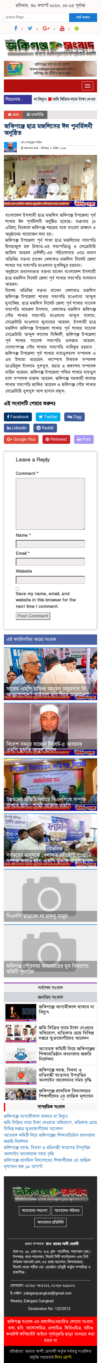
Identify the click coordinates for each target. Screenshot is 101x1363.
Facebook (19, 417)
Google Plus (23, 439)
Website (24, 571)
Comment (27, 473)
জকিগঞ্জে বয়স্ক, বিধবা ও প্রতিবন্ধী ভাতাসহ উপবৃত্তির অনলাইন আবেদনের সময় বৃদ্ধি (65, 1075)
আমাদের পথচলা (34, 1210)
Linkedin (18, 428)
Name (23, 535)
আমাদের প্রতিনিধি (50, 1222)
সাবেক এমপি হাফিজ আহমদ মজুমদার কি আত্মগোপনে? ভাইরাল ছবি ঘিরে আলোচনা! (47, 692)
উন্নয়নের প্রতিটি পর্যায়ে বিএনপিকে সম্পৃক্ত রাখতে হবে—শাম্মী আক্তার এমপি (46, 802)
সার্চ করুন (83, 17)
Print (86, 439)
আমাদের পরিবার (67, 1210)
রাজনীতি (37, 114)
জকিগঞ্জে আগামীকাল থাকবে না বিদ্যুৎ (66, 1009)
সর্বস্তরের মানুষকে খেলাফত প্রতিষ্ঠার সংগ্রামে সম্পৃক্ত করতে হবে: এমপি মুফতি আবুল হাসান (49, 858)
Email (23, 553)
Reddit (47, 428)
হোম (15, 114)
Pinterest (58, 439)
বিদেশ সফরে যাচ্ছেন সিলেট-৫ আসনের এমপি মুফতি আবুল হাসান (44, 747)
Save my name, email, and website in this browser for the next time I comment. (46, 600)
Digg (77, 417)
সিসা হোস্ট (63, 1357)
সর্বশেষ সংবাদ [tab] (50, 988)
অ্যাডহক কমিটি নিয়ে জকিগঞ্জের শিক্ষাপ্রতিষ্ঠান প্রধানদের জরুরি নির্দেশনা (67, 1054)
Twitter (50, 417)
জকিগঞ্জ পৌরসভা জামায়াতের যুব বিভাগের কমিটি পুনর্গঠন (47, 969)
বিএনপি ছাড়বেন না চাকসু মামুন (37, 916)
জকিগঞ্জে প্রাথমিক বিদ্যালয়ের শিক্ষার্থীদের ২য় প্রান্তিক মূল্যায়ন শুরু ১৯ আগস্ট (66, 1096)
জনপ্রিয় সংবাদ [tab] (50, 997)
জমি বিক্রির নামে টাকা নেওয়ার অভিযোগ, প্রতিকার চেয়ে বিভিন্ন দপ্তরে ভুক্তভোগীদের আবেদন (66, 1033)
